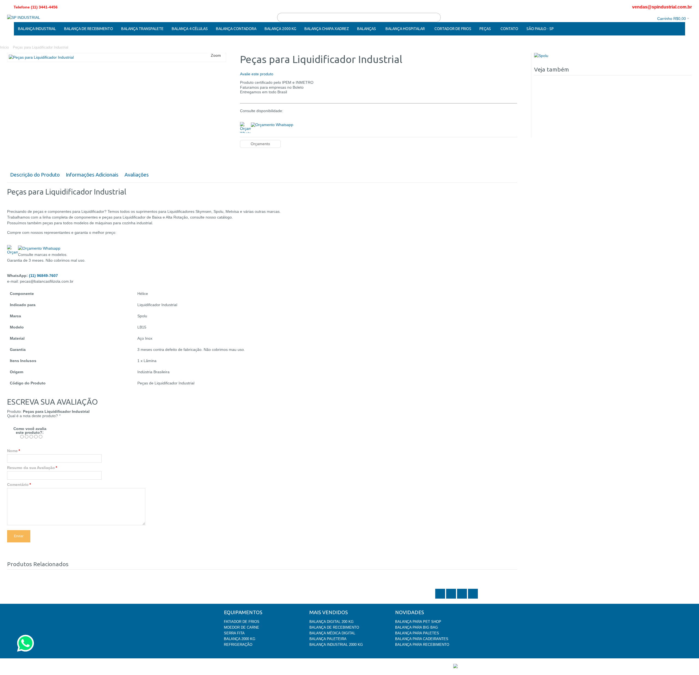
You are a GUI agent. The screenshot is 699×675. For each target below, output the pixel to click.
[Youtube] (473, 598)
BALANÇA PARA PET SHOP (418, 622)
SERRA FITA (234, 633)
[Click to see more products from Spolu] (613, 56)
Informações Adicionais (92, 175)
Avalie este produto (256, 74)
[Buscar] (436, 17)
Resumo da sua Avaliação (31, 467)
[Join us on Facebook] (451, 598)
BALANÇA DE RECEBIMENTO (334, 627)
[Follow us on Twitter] (440, 598)
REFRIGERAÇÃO (238, 645)
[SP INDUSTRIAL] (23, 17)
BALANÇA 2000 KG (239, 639)
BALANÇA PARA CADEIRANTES (421, 639)
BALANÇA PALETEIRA (327, 639)
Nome (12, 451)
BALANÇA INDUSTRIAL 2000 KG (336, 645)
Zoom (216, 55)
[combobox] (359, 17)
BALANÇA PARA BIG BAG (416, 627)
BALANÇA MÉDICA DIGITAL (332, 633)
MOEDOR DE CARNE (241, 627)
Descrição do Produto (35, 175)
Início (4, 47)
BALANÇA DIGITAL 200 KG (331, 622)
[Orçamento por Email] (272, 124)
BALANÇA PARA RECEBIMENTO (422, 645)
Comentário (18, 484)
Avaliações (137, 175)
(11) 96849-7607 (43, 275)
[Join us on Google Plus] (462, 598)
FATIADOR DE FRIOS (241, 622)
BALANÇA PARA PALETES (417, 633)
